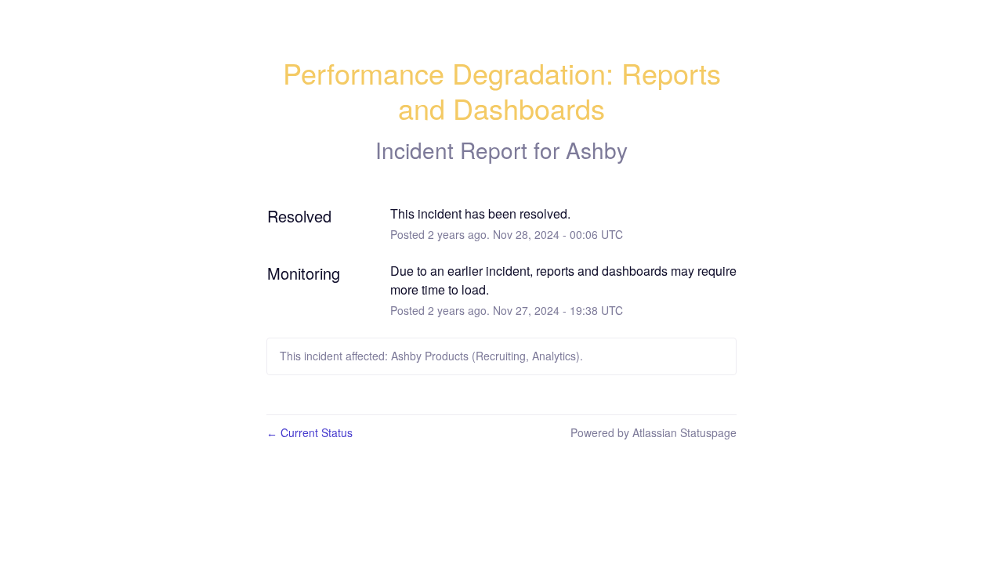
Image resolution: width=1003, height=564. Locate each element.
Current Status (309, 432)
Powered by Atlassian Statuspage (653, 432)
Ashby (597, 149)
